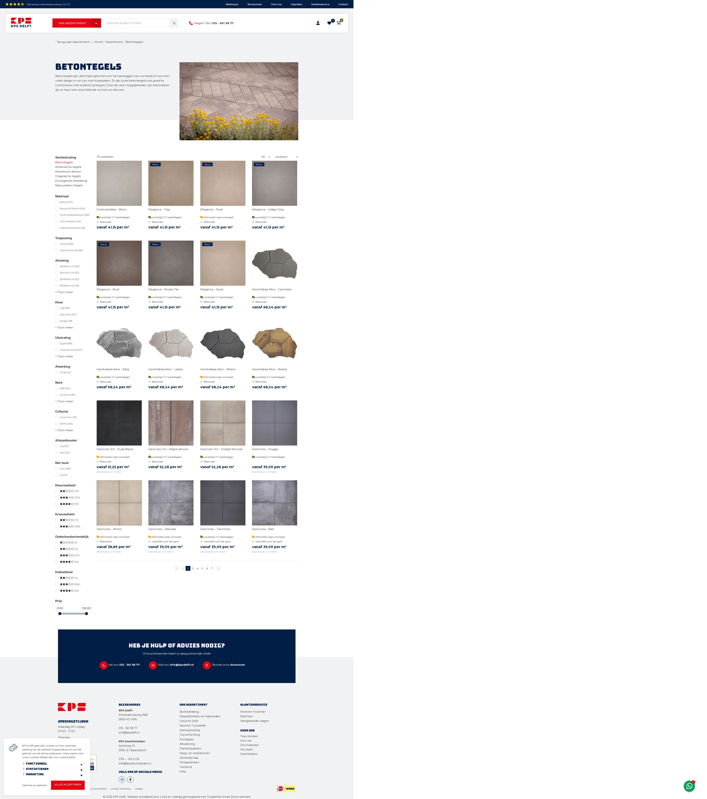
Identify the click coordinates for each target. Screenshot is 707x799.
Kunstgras (186, 739)
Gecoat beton (70, 221)
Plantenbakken (190, 748)
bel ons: (124, 664)
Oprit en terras (71, 250)
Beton (66, 201)
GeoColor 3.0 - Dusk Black (115, 449)
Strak (65, 372)
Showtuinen (254, 4)
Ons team (246, 749)
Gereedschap (189, 757)
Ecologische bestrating (71, 180)
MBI (65, 388)
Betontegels (64, 162)
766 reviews (33, 4)
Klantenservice (320, 4)
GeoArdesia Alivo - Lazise (165, 369)
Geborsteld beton (72, 227)
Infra (183, 771)
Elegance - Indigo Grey (268, 209)
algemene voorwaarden (94, 788)
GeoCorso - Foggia (265, 449)
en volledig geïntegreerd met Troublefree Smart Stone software (209, 796)
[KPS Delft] (21, 23)
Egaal (66, 343)
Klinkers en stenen (68, 171)
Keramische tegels (68, 167)
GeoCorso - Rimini (109, 529)
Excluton (67, 394)
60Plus (66, 423)
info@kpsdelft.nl (129, 732)
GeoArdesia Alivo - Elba (113, 369)
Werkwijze (232, 4)
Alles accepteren (68, 784)
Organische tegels (68, 176)
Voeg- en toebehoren (195, 753)
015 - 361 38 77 (223, 23)
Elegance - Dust (211, 209)
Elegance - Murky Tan (163, 289)
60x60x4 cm (69, 266)
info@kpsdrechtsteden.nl (135, 763)
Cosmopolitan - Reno (111, 209)
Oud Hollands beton (74, 214)
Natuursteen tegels (68, 185)
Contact (343, 4)
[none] (173, 23)
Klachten (246, 716)
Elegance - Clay (159, 209)
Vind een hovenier (253, 711)
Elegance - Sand (211, 289)
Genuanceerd (71, 349)
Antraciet (68, 314)
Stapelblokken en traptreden (200, 716)
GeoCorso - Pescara (162, 529)
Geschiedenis (248, 754)
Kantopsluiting (190, 730)
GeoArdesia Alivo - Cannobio (272, 289)
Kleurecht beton (72, 208)
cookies (139, 788)
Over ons (276, 4)
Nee (65, 452)
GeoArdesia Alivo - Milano (218, 369)
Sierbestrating (65, 157)
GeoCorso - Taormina (215, 529)
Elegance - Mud (108, 289)
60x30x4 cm (69, 272)
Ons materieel (249, 745)
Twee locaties (249, 736)
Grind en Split (189, 721)
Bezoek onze (228, 664)
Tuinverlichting (190, 734)
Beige (66, 320)
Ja (64, 446)
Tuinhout (186, 767)
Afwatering (187, 744)
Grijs (65, 308)
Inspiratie (296, 4)
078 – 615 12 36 (129, 759)
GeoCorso (68, 417)
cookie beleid (66, 757)
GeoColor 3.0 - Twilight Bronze (221, 449)
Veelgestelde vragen (254, 721)
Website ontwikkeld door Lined (147, 796)
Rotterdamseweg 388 (133, 715)
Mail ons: (176, 664)
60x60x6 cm (69, 279)
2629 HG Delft (128, 719)
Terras (66, 243)
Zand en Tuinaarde (193, 725)
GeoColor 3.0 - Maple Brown (168, 449)
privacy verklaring (121, 788)
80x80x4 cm (69, 285)
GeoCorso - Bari (263, 529)
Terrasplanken (189, 762)
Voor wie (245, 740)
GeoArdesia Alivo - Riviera (269, 369)
